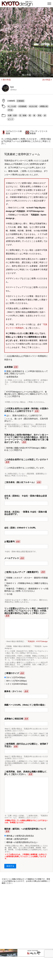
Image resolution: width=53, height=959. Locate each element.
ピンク (10, 119)
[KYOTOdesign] (17, 5)
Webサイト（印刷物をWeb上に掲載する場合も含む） (26, 584)
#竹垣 (10, 110)
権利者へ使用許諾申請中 (17, 839)
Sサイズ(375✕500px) (15, 677)
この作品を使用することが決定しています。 (26, 468)
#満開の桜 (44, 106)
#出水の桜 (33, 106)
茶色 (39, 115)
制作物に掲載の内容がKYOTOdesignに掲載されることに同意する (25, 449)
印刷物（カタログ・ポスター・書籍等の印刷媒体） (26, 579)
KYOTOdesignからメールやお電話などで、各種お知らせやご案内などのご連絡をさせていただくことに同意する (26, 394)
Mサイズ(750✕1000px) (16, 681)
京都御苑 (20, 101)
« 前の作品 (6, 80)
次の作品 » (47, 80)
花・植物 (22, 115)
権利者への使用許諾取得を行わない (22, 842)
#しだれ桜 (12, 106)
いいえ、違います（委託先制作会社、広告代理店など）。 (26, 420)
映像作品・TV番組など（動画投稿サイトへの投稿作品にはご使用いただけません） (26, 590)
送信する (10, 866)
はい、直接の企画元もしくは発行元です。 (25, 415)
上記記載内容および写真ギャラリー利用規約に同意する (26, 358)
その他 (9, 594)
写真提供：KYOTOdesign (38, 641)
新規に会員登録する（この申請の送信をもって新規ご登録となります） (26, 372)
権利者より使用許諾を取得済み (20, 836)
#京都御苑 (22, 106)
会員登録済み (12, 377)
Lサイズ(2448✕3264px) (16, 684)
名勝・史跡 (12, 115)
